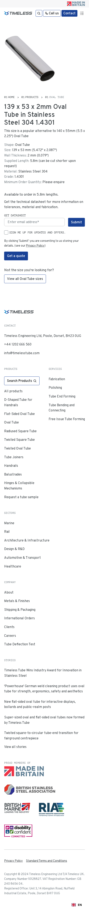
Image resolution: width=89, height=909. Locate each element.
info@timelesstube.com (22, 353)
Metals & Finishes (17, 601)
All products (13, 391)
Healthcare (12, 566)
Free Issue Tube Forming (67, 419)
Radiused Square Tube (20, 431)
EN (80, 905)
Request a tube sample (21, 497)
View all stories (15, 747)
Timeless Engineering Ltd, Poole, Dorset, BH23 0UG (42, 336)
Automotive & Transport (22, 557)
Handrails (11, 465)
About (8, 592)
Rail (7, 531)
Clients (9, 627)
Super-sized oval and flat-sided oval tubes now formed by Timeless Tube (44, 720)
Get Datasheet (15, 215)
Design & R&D (14, 549)
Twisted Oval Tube (17, 448)
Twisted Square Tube (19, 439)
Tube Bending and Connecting (62, 408)
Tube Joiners (13, 457)
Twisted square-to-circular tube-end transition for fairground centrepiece (41, 735)
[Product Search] (39, 13)
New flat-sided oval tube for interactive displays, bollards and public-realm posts (40, 704)
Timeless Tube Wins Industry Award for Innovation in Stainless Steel (43, 673)
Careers (10, 635)
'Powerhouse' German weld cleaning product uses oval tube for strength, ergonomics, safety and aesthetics (44, 689)
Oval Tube (11, 422)
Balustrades (13, 474)
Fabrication (57, 379)
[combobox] (77, 905)
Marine (9, 523)
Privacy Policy (35, 245)
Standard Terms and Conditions (46, 861)
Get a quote (16, 256)
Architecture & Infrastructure (26, 540)
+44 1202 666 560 (17, 344)
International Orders (19, 618)
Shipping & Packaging (19, 609)
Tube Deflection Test (19, 644)
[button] (81, 13)
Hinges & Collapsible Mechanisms (19, 486)
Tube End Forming (62, 396)
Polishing (55, 387)
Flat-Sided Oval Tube (19, 414)
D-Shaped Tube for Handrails (18, 402)
